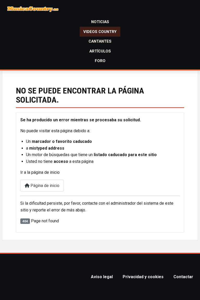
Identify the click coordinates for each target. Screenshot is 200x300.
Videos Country (100, 31)
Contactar (183, 276)
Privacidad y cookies (143, 276)
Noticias (100, 21)
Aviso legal (102, 276)
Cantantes (100, 41)
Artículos (100, 51)
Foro (100, 60)
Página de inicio (44, 185)
